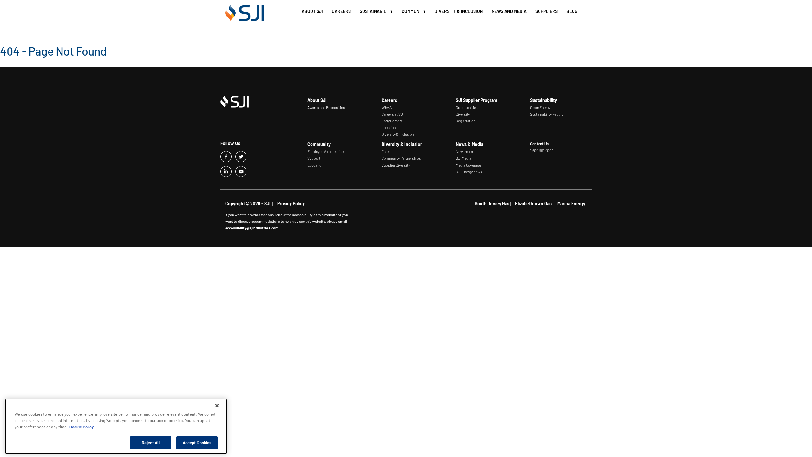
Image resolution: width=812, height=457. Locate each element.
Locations (389, 127)
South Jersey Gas (492, 203)
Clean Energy (540, 107)
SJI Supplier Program (476, 100)
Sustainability (543, 100)
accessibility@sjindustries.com (251, 228)
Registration (465, 120)
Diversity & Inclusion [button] (459, 11)
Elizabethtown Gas (533, 203)
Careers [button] (341, 11)
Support (313, 158)
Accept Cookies (197, 442)
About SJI (317, 100)
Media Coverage (468, 165)
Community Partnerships (401, 158)
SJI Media (463, 158)
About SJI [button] (312, 11)
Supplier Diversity (396, 165)
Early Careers (392, 120)
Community (319, 144)
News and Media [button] (509, 11)
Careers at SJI (393, 114)
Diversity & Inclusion (398, 134)
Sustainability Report (546, 114)
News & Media (469, 144)
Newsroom (464, 151)
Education (315, 165)
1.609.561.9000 (542, 150)
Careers (389, 100)
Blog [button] (572, 11)
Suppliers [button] (546, 11)
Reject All (150, 442)
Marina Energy (571, 203)
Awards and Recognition (326, 107)
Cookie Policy (81, 426)
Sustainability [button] (376, 11)
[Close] (217, 406)
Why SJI (388, 107)
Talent (387, 151)
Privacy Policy (291, 203)
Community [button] (414, 11)
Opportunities (467, 107)
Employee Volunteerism (326, 151)
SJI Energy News (469, 171)
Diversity (463, 114)
